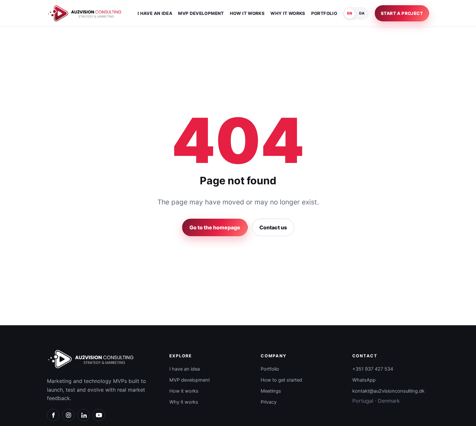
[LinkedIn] (83, 415)
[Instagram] (68, 415)
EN (349, 13)
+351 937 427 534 (372, 369)
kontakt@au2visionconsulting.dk (388, 391)
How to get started (281, 380)
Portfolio (324, 13)
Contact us (273, 227)
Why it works (287, 13)
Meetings (271, 391)
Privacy (269, 402)
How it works (247, 13)
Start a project (402, 13)
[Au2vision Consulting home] (84, 13)
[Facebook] (53, 415)
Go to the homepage (214, 227)
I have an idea (155, 13)
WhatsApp (364, 380)
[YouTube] (99, 415)
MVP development (201, 13)
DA (362, 13)
